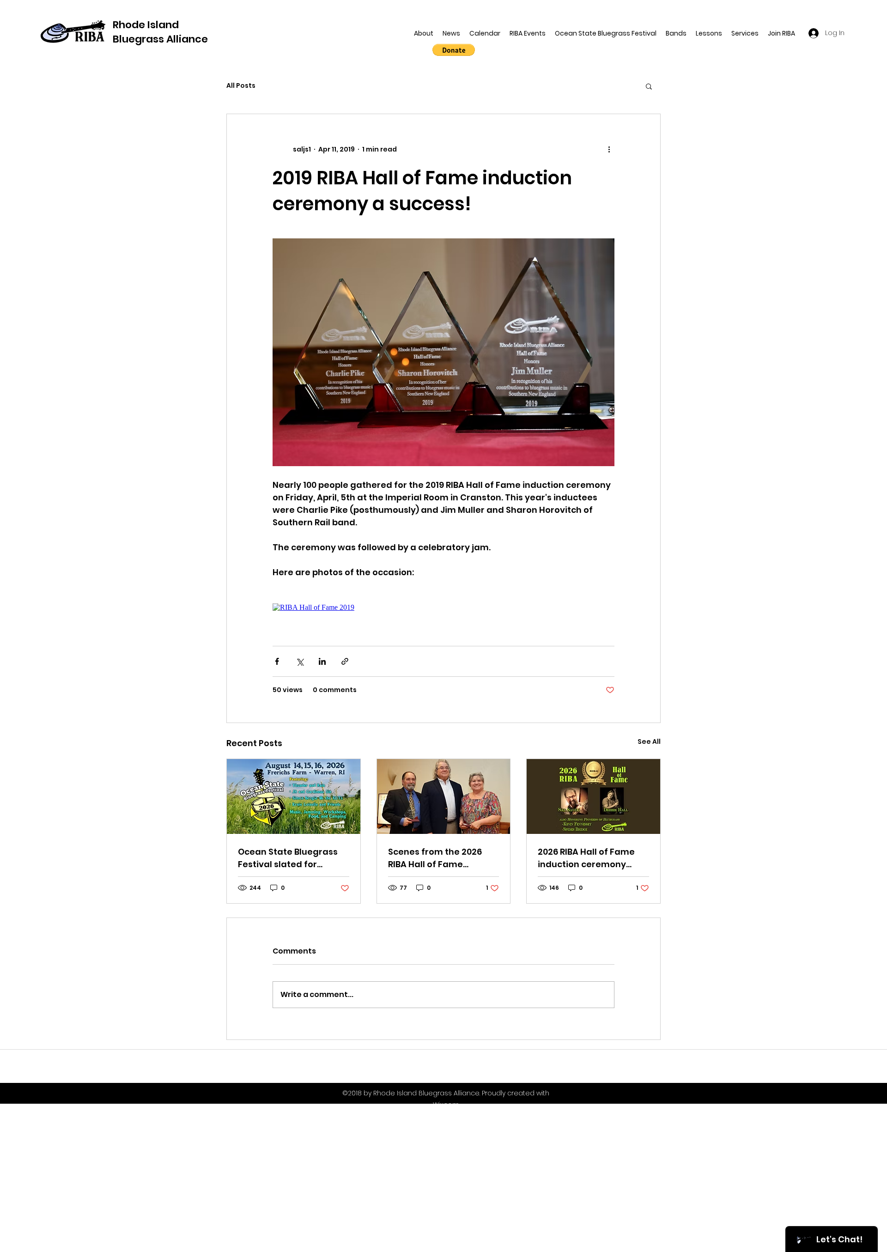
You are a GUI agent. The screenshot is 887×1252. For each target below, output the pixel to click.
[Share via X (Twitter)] (299, 661)
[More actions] (608, 149)
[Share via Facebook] (277, 661)
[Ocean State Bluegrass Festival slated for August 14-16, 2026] (293, 796)
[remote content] (443, 607)
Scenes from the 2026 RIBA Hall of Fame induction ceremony (435, 858)
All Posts (240, 85)
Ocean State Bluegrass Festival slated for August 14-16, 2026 (288, 858)
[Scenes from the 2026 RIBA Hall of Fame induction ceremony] (443, 796)
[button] (648, 86)
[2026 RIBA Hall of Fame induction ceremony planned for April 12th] (593, 796)
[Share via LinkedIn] (322, 661)
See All (649, 741)
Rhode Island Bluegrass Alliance (160, 32)
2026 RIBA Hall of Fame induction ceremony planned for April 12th (586, 858)
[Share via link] (344, 661)
